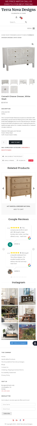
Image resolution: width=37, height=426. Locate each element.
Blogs (3, 364)
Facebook (21, 160)
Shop (7, 35)
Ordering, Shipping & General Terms (12, 370)
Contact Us (4, 367)
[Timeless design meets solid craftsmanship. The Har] (27, 314)
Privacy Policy (5, 375)
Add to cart (15, 142)
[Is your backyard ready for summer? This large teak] (9, 314)
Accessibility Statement (8, 372)
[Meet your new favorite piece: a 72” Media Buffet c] (27, 296)
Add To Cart (19, 209)
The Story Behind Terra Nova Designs (12, 362)
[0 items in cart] (20, 17)
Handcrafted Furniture (8, 359)
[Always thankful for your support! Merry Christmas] (9, 331)
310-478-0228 (5, 391)
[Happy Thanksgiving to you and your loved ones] (27, 331)
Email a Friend (9, 160)
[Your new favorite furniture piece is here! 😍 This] (9, 296)
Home (3, 35)
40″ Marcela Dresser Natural (18, 206)
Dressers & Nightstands (18, 35)
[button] (29, 28)
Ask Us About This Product (13, 156)
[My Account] (16, 17)
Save (31, 160)
